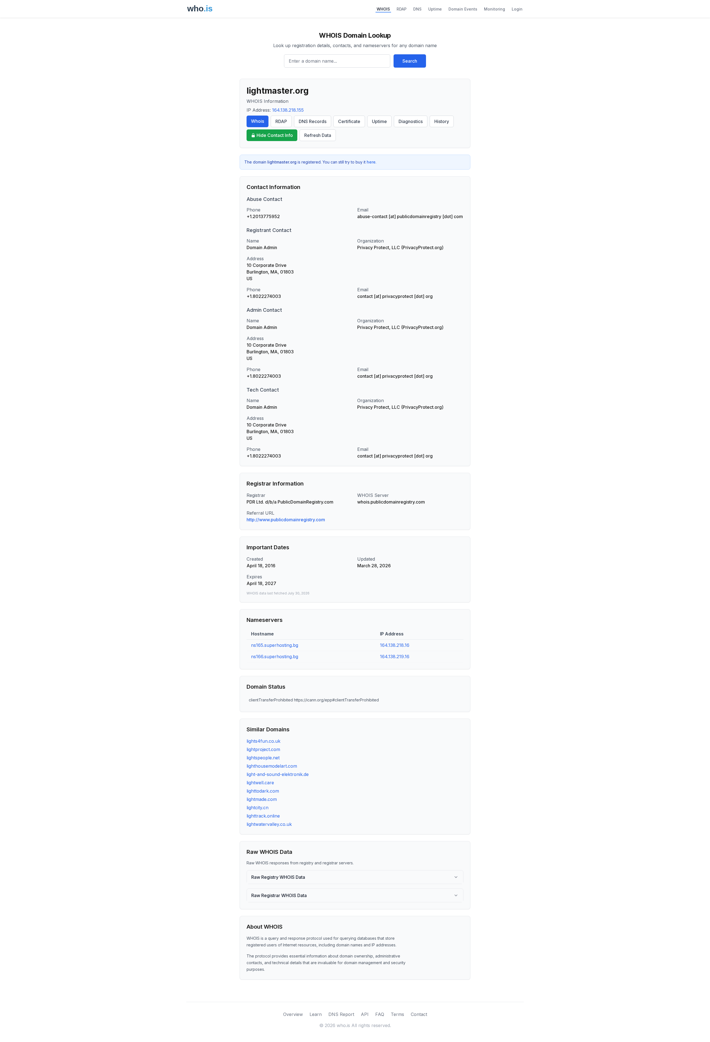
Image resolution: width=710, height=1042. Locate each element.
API (365, 1014)
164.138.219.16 (394, 656)
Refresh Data (317, 135)
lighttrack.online (263, 816)
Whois (257, 121)
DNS (417, 9)
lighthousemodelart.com (272, 766)
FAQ (379, 1014)
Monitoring (494, 9)
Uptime (435, 9)
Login (517, 9)
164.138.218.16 (394, 645)
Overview (293, 1014)
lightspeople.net (263, 757)
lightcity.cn (257, 807)
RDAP (402, 9)
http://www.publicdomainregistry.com (286, 519)
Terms (397, 1014)
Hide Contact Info (275, 135)
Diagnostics (411, 121)
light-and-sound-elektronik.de (278, 774)
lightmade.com (262, 799)
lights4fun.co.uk (263, 741)
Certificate (349, 121)
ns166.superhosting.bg (274, 656)
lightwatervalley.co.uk (269, 824)
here (371, 162)
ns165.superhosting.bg (274, 645)
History (441, 121)
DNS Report (341, 1014)
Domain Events (462, 9)
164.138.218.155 (288, 110)
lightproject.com (263, 749)
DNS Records (312, 121)
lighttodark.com (263, 791)
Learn (316, 1014)
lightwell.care (260, 782)
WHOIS (383, 9)
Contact (419, 1014)
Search (409, 61)
